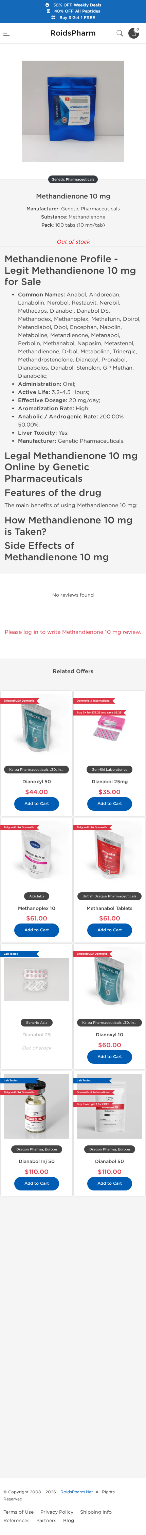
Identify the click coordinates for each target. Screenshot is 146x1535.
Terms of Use (18, 1512)
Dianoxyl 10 (109, 1035)
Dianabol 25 (36, 1035)
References (16, 1520)
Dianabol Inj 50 (37, 1161)
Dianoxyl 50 (36, 782)
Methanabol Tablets (109, 908)
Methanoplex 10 (36, 908)
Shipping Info (96, 1512)
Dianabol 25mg (110, 782)
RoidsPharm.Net (76, 1492)
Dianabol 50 (109, 1161)
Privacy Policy (56, 1512)
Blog (68, 1520)
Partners (46, 1520)
